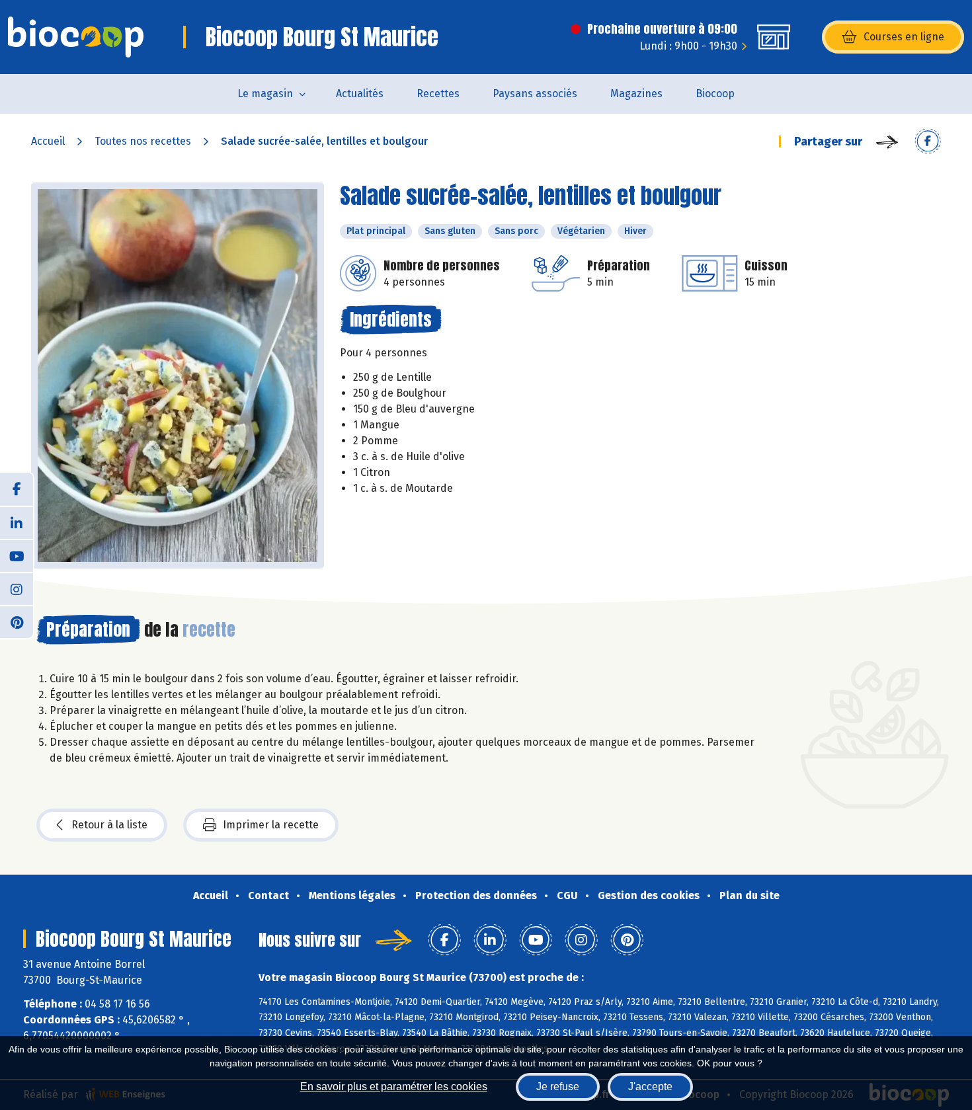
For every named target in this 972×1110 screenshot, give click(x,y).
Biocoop (715, 93)
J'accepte (650, 1086)
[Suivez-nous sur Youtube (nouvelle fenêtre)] (16, 555)
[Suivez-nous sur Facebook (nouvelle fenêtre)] (16, 489)
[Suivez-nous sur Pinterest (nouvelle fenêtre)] (16, 621)
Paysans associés (535, 93)
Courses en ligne (904, 36)
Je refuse (557, 1086)
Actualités (360, 93)
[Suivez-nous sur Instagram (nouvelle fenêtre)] (16, 588)
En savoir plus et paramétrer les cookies (393, 1086)
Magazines (636, 93)
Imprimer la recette (271, 824)
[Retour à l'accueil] (75, 37)
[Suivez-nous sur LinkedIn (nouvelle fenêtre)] (16, 522)
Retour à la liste (109, 824)
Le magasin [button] (265, 93)
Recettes (438, 93)
